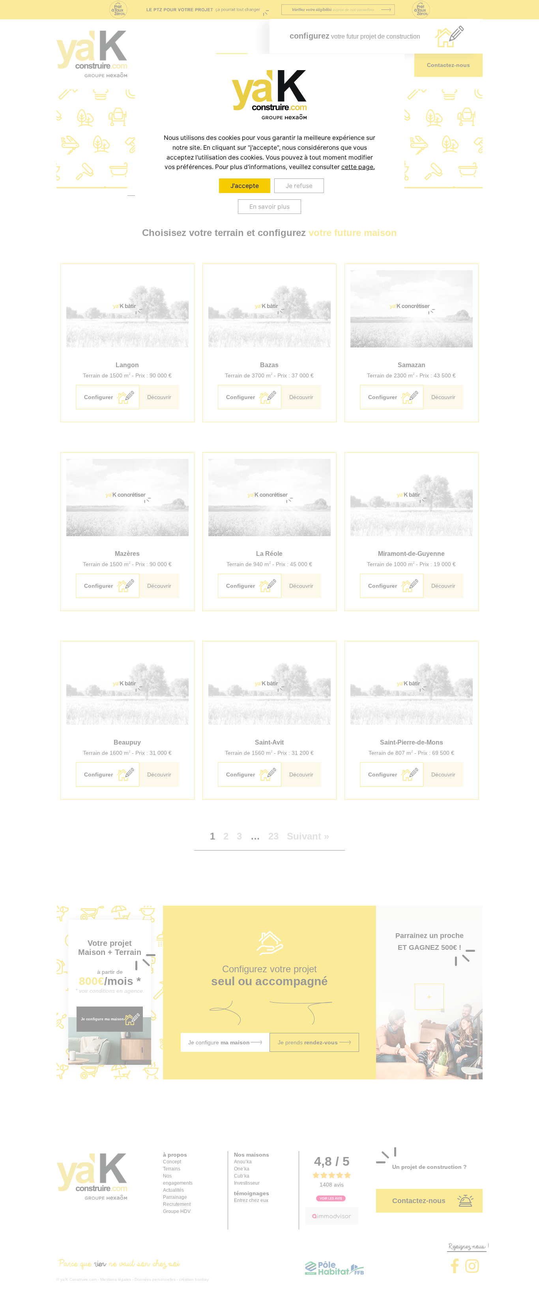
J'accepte (244, 185)
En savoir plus (269, 206)
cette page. (358, 167)
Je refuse (299, 185)
